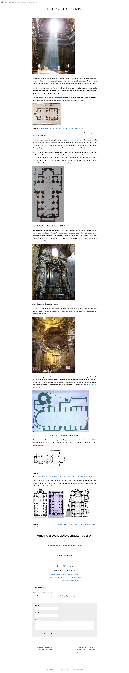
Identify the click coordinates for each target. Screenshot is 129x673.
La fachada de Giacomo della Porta (64, 545)
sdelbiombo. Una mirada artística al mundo (21, 2)
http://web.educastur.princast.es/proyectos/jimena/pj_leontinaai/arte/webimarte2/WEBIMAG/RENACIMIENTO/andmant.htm (80, 476)
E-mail (41, 613)
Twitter (64, 566)
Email (71, 566)
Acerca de (50, 669)
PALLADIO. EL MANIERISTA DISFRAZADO (64, 574)
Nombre (37, 605)
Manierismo (73, 13)
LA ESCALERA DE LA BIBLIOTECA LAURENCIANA (64, 577)
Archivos (64, 669)
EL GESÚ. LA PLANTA (64, 9)
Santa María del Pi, (60, 435)
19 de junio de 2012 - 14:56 (60, 13)
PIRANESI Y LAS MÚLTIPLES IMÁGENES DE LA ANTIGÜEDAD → (86, 650)
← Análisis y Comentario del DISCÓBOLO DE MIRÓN (44, 648)
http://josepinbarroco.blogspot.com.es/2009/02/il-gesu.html (62, 128)
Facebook (57, 566)
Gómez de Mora (78, 483)
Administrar (78, 669)
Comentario (38, 620)
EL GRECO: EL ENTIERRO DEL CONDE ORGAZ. (64, 580)
